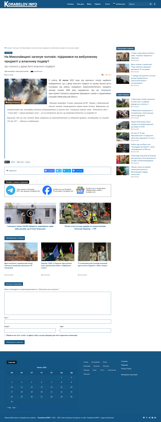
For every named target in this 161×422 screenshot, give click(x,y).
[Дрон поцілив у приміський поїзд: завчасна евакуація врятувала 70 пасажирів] (21, 251)
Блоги (105, 362)
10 (12, 387)
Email (7, 326)
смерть (28, 162)
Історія (86, 362)
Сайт (61, 326)
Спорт (95, 370)
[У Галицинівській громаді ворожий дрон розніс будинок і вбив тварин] (94, 251)
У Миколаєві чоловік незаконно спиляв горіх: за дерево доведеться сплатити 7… (143, 101)
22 (61, 392)
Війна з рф (20, 162)
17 (12, 392)
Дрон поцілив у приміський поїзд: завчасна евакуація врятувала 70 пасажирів (18, 265)
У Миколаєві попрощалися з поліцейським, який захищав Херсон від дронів (142, 113)
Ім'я (6, 318)
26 (32, 397)
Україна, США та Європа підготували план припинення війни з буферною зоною (56, 265)
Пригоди (15, 48)
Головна (70, 4)
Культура (97, 366)
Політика (106, 366)
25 (22, 397)
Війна (89, 4)
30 (71, 397)
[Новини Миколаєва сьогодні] (20, 4)
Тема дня (80, 4)
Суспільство (112, 370)
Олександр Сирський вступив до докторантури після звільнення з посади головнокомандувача (143, 158)
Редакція (124, 365)
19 (32, 392)
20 (41, 392)
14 (51, 387)
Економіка (87, 366)
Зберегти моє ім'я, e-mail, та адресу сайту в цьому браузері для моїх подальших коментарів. (42, 335)
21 (51, 392)
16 (71, 387)
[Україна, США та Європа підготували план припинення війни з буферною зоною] (57, 251)
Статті (107, 4)
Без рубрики (95, 362)
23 (71, 392)
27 (41, 397)
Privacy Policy (126, 369)
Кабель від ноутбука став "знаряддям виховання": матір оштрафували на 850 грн (142, 146)
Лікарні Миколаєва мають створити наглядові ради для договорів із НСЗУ (142, 124)
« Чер (9, 407)
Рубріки (98, 4)
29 (61, 397)
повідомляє (106, 90)
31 (12, 401)
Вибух (13, 162)
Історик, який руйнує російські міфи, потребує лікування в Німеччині (142, 55)
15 (61, 387)
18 (22, 392)
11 (22, 387)
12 (32, 387)
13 (41, 387)
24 (12, 397)
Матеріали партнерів (129, 375)
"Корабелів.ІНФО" (44, 418)
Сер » (14, 407)
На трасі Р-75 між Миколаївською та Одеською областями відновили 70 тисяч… (143, 135)
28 (51, 397)
